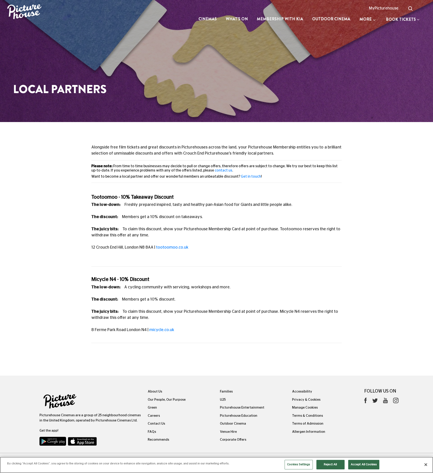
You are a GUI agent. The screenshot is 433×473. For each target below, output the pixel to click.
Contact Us (156, 423)
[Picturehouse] (36, 12)
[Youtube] (385, 401)
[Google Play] (53, 442)
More (365, 19)
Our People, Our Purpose (167, 399)
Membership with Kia (280, 19)
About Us (155, 391)
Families (226, 391)
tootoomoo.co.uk (172, 247)
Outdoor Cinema (331, 19)
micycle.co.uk (161, 330)
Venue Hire (228, 431)
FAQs (152, 431)
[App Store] (82, 442)
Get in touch (251, 176)
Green (152, 407)
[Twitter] (375, 401)
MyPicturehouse (383, 8)
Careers (154, 415)
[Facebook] (365, 401)
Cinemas (207, 19)
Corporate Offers (233, 439)
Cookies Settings (298, 464)
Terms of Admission (307, 423)
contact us (223, 170)
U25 (223, 399)
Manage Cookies (305, 407)
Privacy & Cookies (306, 399)
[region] (216, 465)
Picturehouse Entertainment (242, 407)
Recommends (158, 439)
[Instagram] (395, 401)
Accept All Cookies (364, 464)
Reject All (330, 464)
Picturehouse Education (238, 415)
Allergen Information (308, 431)
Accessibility (302, 391)
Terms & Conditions (307, 415)
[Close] (426, 465)
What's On (237, 19)
